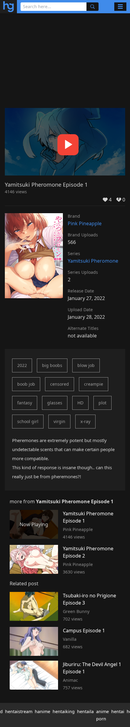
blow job (86, 365)
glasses (54, 403)
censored (59, 384)
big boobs (52, 365)
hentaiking (64, 711)
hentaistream (18, 711)
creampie (93, 384)
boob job (26, 384)
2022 (22, 365)
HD (80, 403)
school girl (27, 421)
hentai (117, 711)
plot (102, 403)
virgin (59, 421)
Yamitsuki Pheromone (93, 261)
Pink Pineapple (85, 223)
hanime (42, 711)
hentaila (85, 711)
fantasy (24, 403)
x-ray (85, 421)
